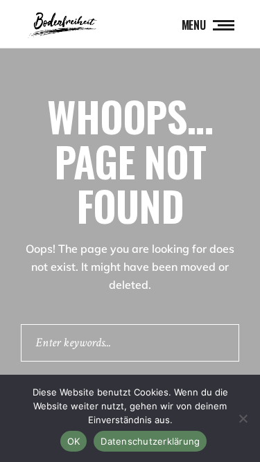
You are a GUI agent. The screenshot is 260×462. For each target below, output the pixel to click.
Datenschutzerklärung (150, 441)
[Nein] (243, 418)
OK (73, 441)
